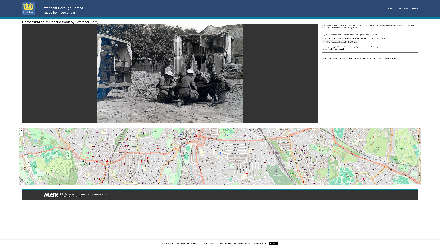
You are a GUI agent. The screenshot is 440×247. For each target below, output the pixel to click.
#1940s (324, 58)
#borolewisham (333, 58)
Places (398, 9)
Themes (415, 9)
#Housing (357, 58)
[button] (197, 183)
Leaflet (403, 184)
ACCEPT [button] (273, 243)
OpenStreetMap (413, 184)
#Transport (380, 58)
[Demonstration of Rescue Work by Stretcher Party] (170, 73)
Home (390, 9)
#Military (365, 58)
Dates (406, 9)
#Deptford (343, 58)
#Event (350, 58)
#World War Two (390, 58)
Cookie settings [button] (260, 243)
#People (372, 58)
